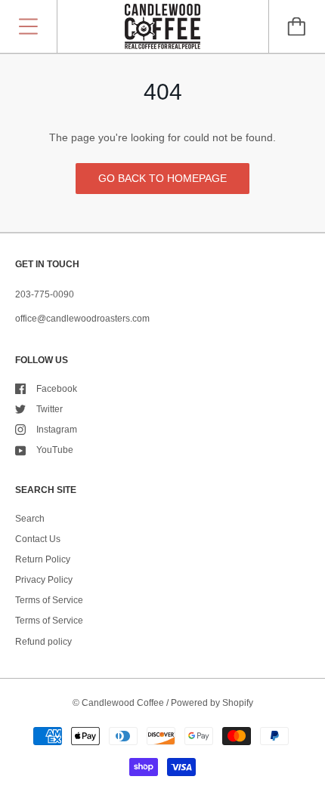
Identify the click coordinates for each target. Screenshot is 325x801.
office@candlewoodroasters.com (82, 318)
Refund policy (43, 641)
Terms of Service (49, 600)
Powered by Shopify (212, 703)
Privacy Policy (44, 580)
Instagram (56, 429)
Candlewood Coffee (123, 703)
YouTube (54, 450)
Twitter (49, 409)
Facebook (56, 389)
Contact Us (37, 539)
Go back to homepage (162, 178)
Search (30, 518)
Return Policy (42, 559)
